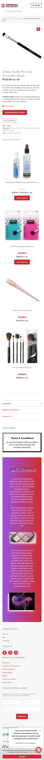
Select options (22, 198)
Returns (4, 676)
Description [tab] (6, 403)
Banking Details (7, 672)
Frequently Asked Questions (11, 666)
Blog (3, 637)
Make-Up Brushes (8, 130)
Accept (22, 756)
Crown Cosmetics (16, 18)
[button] (38, 29)
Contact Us (5, 641)
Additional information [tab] (10, 410)
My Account (6, 663)
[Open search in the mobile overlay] (22, 11)
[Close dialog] (40, 731)
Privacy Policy (6, 682)
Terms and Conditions (9, 679)
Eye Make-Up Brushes (13, 133)
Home (4, 18)
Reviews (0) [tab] (7, 416)
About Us (5, 634)
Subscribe (22, 716)
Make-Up (37, 128)
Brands (9, 18)
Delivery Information (8, 669)
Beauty (13, 128)
